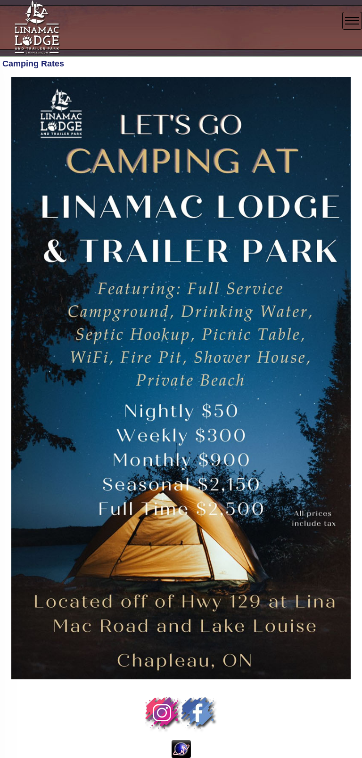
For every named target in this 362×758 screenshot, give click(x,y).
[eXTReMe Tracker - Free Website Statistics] (181, 748)
